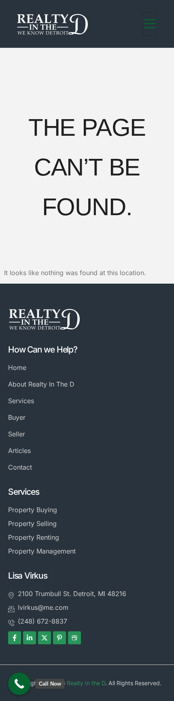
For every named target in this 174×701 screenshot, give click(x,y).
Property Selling (32, 523)
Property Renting (33, 537)
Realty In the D (86, 683)
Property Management (42, 551)
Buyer (16, 417)
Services (21, 401)
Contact (20, 467)
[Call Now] (19, 684)
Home (17, 367)
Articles (19, 451)
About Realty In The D (41, 384)
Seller (16, 434)
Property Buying (32, 510)
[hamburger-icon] (149, 24)
